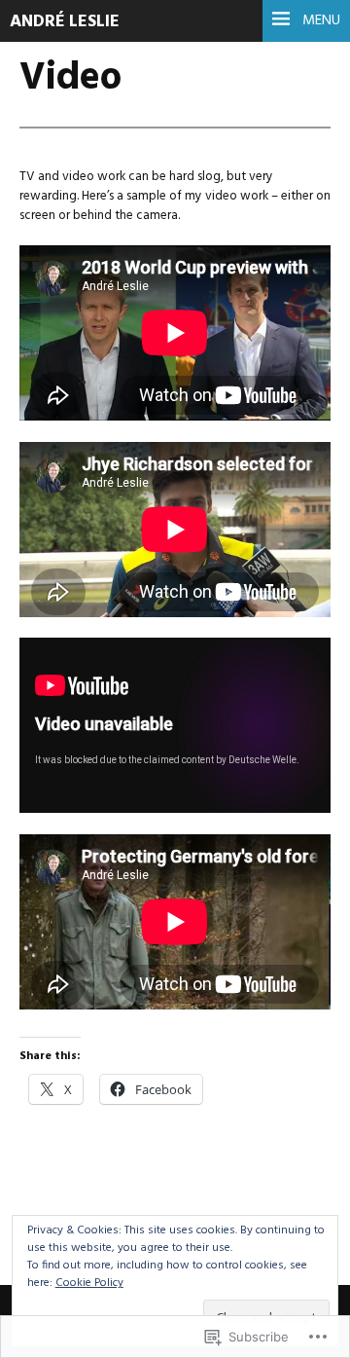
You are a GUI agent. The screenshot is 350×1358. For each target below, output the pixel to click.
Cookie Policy (89, 1283)
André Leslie (65, 22)
